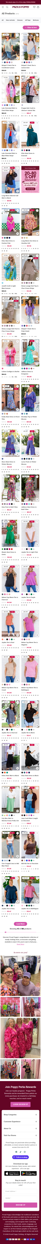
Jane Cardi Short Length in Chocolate (29, 819)
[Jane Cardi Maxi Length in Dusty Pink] (27, 815)
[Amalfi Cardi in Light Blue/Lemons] (2, 283)
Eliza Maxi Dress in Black (29, 775)
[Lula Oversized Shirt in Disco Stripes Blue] (12, 105)
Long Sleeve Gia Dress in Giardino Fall (29, 242)
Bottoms (36, 20)
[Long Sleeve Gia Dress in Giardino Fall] (22, 238)
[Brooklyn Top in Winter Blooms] (22, 414)
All (2, 20)
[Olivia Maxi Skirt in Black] (2, 772)
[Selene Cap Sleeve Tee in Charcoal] (2, 594)
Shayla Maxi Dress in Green (9, 553)
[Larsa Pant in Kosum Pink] (31, 459)
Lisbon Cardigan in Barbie (10, 371)
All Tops (27, 20)
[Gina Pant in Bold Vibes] (2, 504)
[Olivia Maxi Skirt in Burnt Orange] (5, 772)
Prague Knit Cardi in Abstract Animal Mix (28, 109)
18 (13, 115)
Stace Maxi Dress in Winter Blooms (8, 463)
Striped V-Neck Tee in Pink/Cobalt (28, 330)
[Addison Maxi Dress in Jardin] (31, 368)
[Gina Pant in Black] (12, 504)
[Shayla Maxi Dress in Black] (7, 549)
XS (2, 73)
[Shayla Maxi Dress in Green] (2, 549)
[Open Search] (7, 7)
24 (2, 118)
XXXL (16, 73)
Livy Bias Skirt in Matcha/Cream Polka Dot (10, 819)
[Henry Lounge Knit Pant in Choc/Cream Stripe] (2, 326)
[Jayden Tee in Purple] (22, 594)
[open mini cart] (38, 7)
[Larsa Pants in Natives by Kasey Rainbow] (27, 459)
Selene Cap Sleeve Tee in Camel (10, 689)
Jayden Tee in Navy (8, 909)
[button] (20, 976)
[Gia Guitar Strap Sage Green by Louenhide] (24, 238)
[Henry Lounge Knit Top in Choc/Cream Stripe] (22, 283)
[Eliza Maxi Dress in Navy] (29, 150)
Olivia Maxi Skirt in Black (10, 775)
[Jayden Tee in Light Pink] (22, 549)
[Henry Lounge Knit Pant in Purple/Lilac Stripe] (24, 283)
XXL (13, 73)
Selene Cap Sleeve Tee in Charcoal (10, 598)
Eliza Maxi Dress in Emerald (27, 154)
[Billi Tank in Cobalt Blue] (27, 860)
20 (16, 115)
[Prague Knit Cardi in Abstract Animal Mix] (22, 105)
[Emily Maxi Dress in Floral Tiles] (2, 414)
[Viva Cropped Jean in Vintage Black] (9, 860)
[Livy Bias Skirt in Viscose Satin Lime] (5, 815)
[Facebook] (16, 1152)
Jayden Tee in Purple (28, 597)
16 (11, 115)
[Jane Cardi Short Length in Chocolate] (22, 815)
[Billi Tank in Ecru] (24, 860)
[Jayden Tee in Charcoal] (2, 730)
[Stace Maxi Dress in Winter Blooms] (2, 459)
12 (7, 115)
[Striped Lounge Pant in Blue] (5, 62)
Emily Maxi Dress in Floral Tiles (11, 418)
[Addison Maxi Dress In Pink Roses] (27, 368)
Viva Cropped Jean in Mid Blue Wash (10, 865)
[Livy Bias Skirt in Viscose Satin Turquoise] (9, 815)
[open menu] (3, 7)
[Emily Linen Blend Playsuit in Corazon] (5, 414)
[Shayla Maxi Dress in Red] (12, 549)
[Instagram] (25, 1152)
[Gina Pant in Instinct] (5, 504)
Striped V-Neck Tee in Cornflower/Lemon (9, 66)
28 (6, 118)
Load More (20, 924)
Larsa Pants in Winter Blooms (28, 463)
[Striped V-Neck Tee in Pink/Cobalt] (9, 62)
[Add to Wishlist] (17, 35)
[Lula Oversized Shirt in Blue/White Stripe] (2, 150)
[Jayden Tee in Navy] (2, 905)
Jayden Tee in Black (28, 733)
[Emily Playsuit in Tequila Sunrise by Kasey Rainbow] (7, 414)
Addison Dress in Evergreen (27, 373)
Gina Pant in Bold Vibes (10, 507)
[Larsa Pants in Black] (24, 459)
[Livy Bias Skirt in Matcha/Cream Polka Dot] (2, 815)
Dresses (20, 20)
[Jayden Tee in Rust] (2, 639)
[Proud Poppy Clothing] (21, 7)
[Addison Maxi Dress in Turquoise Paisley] (29, 368)
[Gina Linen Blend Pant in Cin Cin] (7, 504)
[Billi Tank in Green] (31, 860)
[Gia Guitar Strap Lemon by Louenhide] (27, 238)
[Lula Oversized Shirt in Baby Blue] (9, 105)
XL (10, 73)
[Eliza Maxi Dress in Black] (27, 150)
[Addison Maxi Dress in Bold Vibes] (22, 504)
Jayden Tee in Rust (8, 642)
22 (18, 115)
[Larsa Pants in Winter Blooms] (22, 459)
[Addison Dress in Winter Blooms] (24, 368)
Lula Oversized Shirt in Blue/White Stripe (9, 154)
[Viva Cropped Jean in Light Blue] (7, 860)
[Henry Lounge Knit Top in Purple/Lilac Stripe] (29, 283)
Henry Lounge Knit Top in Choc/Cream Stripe (29, 287)
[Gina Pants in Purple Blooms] (9, 504)
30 (9, 118)
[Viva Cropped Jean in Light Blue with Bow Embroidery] (5, 860)
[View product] (14, 105)
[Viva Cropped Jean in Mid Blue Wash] (2, 860)
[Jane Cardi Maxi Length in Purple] (31, 815)
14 (9, 115)
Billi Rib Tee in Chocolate (29, 863)
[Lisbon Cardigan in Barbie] (2, 368)
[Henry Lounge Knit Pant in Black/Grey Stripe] (27, 283)
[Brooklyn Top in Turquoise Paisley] (24, 414)
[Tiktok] (20, 1152)
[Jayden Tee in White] (24, 549)
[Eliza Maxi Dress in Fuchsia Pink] (24, 150)
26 (4, 118)
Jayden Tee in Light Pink (29, 552)
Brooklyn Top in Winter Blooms (29, 418)
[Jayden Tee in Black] (27, 549)
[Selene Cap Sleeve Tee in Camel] (9, 594)
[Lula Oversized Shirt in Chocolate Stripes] (7, 105)
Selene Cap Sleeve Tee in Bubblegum (29, 689)
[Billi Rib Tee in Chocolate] (22, 860)
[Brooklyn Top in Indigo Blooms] (27, 414)
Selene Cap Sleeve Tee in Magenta (29, 644)
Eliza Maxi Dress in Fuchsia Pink (8, 242)
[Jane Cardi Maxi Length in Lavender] (29, 815)
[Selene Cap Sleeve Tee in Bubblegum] (7, 594)
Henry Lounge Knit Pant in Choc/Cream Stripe (10, 330)
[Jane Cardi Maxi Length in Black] (24, 815)
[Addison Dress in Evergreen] (22, 368)
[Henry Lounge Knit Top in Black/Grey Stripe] (31, 283)
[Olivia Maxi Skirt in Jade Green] (7, 772)
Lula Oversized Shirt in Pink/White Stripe (9, 109)
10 (5, 115)
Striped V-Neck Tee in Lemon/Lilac (28, 66)
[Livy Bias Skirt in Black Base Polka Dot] (12, 815)
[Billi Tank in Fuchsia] (29, 860)
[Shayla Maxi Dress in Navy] (5, 549)
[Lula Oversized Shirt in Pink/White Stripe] (2, 105)
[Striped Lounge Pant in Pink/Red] (7, 62)
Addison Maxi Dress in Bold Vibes (28, 508)
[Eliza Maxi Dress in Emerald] (22, 150)
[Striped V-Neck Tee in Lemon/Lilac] (12, 62)
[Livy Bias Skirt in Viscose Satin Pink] (7, 815)
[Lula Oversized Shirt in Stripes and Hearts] (5, 105)
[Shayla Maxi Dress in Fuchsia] (9, 549)
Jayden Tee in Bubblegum (29, 909)
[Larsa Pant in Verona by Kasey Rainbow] (29, 459)
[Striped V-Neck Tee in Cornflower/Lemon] (2, 62)
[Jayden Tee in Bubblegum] (29, 549)
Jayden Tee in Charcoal (9, 733)
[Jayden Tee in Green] (31, 549)
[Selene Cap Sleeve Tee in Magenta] (5, 594)
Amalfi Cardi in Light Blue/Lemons (9, 287)
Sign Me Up (20, 1205)
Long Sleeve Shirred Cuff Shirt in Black (10, 197)
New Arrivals (10, 20)
